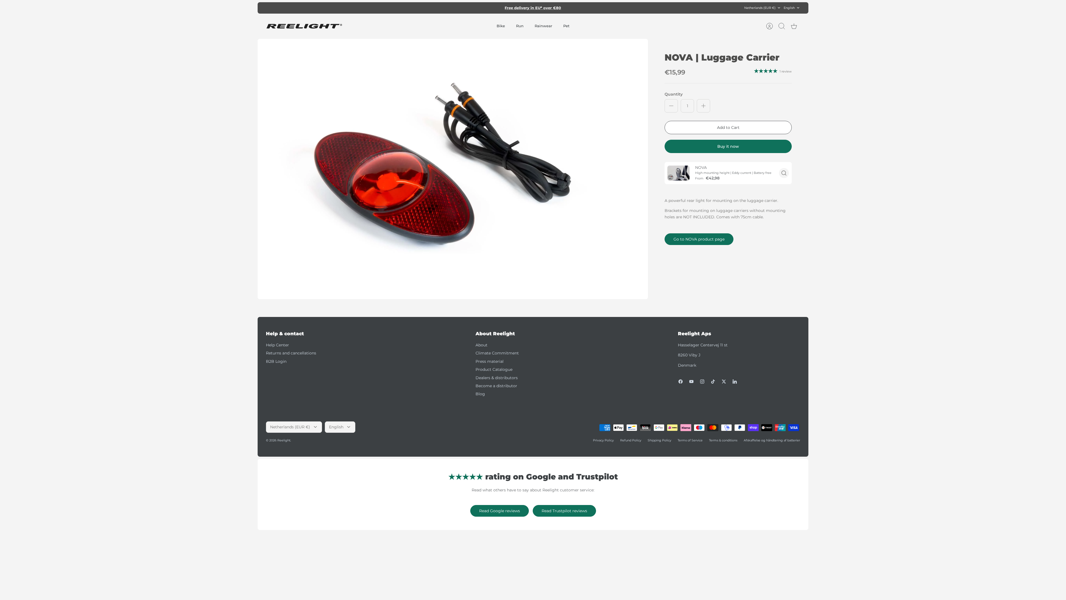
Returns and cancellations (291, 353)
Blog (480, 393)
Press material (490, 361)
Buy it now (728, 146)
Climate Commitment (497, 353)
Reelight (283, 440)
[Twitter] (723, 381)
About (481, 345)
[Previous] (454, 8)
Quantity (674, 94)
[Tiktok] (713, 381)
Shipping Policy (659, 440)
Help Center (277, 345)
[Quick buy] (784, 173)
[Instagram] (702, 381)
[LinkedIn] (734, 381)
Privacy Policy (603, 440)
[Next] (611, 8)
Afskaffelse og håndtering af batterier (772, 440)
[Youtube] (691, 381)
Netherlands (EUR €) (760, 8)
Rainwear (543, 26)
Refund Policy (630, 440)
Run (520, 26)
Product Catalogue (494, 369)
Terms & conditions (723, 440)
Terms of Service (690, 440)
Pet (566, 26)
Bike (501, 26)
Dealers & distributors (497, 377)
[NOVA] (678, 173)
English (789, 8)
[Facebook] (680, 381)
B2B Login (276, 361)
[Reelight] (304, 26)
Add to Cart (728, 127)
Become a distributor (496, 385)
